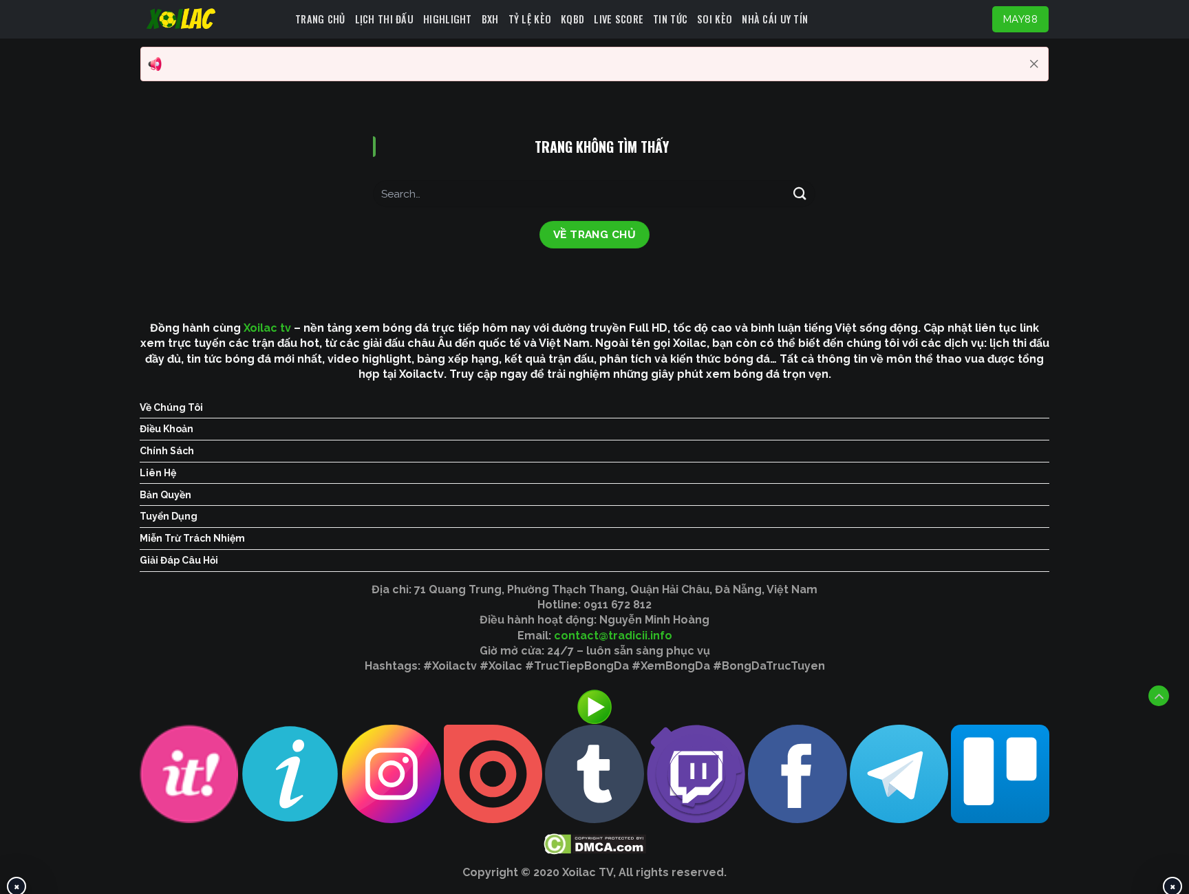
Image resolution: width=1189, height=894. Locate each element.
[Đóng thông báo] (1034, 64)
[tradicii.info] (212, 19)
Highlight (447, 19)
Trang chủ (320, 19)
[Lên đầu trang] (1158, 695)
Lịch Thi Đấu (384, 19)
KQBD (572, 19)
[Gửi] (799, 193)
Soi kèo (714, 19)
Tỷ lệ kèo (530, 19)
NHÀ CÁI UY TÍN (775, 19)
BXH (490, 19)
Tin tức (670, 19)
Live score (618, 19)
